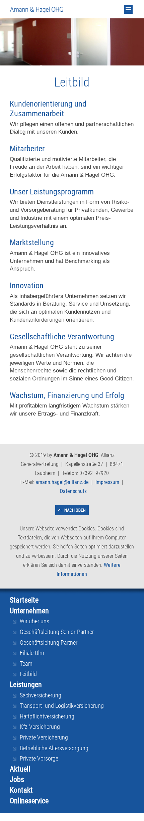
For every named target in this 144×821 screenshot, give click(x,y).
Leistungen (26, 684)
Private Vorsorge (39, 758)
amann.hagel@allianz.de (62, 482)
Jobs (17, 779)
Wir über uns (34, 621)
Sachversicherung (40, 695)
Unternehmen (29, 611)
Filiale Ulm (32, 652)
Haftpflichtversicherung (47, 716)
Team (26, 663)
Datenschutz (73, 491)
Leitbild (28, 673)
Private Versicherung (44, 737)
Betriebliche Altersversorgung (54, 748)
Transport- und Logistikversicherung (62, 705)
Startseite (24, 600)
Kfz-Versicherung (40, 726)
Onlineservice (29, 801)
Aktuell (20, 769)
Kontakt (21, 790)
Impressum (107, 482)
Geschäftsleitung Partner (48, 642)
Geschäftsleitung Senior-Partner (57, 631)
